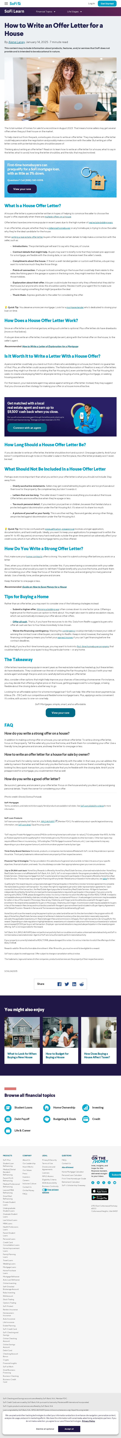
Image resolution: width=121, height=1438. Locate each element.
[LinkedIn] (74, 984)
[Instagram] (109, 1182)
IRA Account (8, 1296)
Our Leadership (29, 1163)
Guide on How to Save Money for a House (44, 586)
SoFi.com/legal (24, 825)
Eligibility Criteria (49, 1179)
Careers (26, 1180)
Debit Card (7, 1350)
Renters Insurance (10, 1309)
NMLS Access (48, 1176)
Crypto (6, 1360)
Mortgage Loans (9, 1267)
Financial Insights (10, 1363)
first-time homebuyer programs (93, 646)
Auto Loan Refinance (11, 1280)
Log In (91, 3)
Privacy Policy (88, 1421)
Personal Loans (9, 1239)
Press (25, 1173)
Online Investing (9, 1283)
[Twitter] (67, 984)
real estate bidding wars (101, 222)
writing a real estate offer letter (27, 237)
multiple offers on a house (58, 216)
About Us (26, 1160)
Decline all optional (45, 1429)
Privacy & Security (49, 1160)
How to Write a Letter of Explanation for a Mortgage (50, 346)
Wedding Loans (9, 1264)
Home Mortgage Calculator (73, 1172)
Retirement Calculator (71, 1182)
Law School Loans (10, 1220)
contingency (68, 630)
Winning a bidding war (48, 609)
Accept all (69, 1429)
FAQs (25, 1194)
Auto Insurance (9, 1319)
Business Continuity (50, 1186)
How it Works (28, 1167)
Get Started (107, 3)
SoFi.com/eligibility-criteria (92, 806)
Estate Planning (9, 1326)
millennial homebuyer (59, 228)
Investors (26, 1177)
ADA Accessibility (49, 1183)
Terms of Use (47, 1163)
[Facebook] (59, 984)
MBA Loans (7, 1223)
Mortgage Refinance (11, 1276)
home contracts (34, 556)
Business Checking (11, 1376)
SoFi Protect (8, 1306)
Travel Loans (8, 1260)
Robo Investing (9, 1293)
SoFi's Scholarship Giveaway (73, 1185)
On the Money (28, 1190)
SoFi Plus (7, 1160)
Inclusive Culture (29, 1183)
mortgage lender (75, 307)
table (105, 879)
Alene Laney (16, 42)
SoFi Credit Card (10, 1329)
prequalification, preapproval (59, 529)
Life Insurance (8, 1322)
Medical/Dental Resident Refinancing (9, 1172)
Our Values (27, 1170)
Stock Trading (8, 1299)
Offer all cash (20, 621)
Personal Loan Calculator (72, 1175)
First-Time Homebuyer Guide (74, 1178)
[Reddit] (81, 984)
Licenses (45, 1173)
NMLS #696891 (48, 821)
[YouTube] (114, 1182)
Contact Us (27, 1187)
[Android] (99, 1199)
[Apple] (99, 1193)
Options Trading (9, 1303)
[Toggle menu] (7, 3)
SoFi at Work (8, 1366)
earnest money (65, 637)
